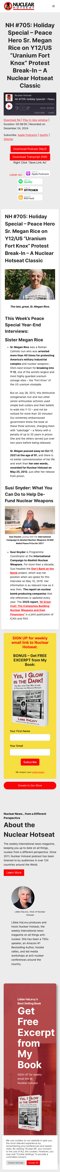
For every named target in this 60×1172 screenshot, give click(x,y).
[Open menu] (53, 6)
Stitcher (8, 139)
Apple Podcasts (27, 135)
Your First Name (20, 731)
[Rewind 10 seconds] (17, 108)
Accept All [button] (33, 1162)
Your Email (16, 745)
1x (23, 108)
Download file (12, 120)
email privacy (38, 772)
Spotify (44, 135)
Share (51, 112)
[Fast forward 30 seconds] (29, 108)
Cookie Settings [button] (15, 1162)
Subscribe (39, 112)
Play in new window (35, 120)
